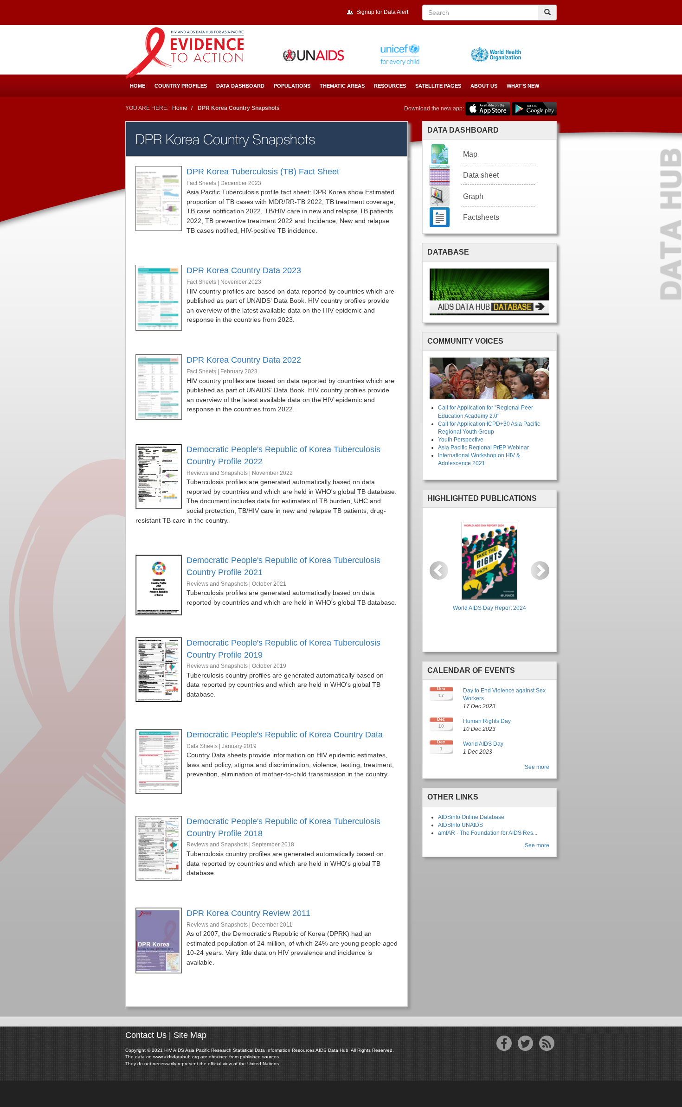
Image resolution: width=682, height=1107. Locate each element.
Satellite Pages (438, 86)
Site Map (190, 1035)
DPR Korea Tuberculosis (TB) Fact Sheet (263, 171)
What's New (523, 86)
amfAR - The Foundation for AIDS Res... (487, 833)
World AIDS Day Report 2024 (489, 608)
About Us (483, 86)
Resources (390, 86)
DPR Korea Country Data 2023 (244, 270)
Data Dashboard (240, 86)
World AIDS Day (483, 744)
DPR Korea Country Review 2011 (248, 913)
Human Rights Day (487, 721)
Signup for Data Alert (382, 12)
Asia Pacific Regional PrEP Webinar (483, 447)
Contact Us (146, 1035)
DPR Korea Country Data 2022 (244, 360)
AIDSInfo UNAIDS (460, 825)
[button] (439, 570)
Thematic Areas (342, 86)
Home (137, 86)
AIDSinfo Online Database (471, 817)
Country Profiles (180, 86)
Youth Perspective (460, 439)
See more (537, 767)
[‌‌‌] (504, 1046)
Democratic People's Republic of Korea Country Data (285, 734)
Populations (292, 86)
